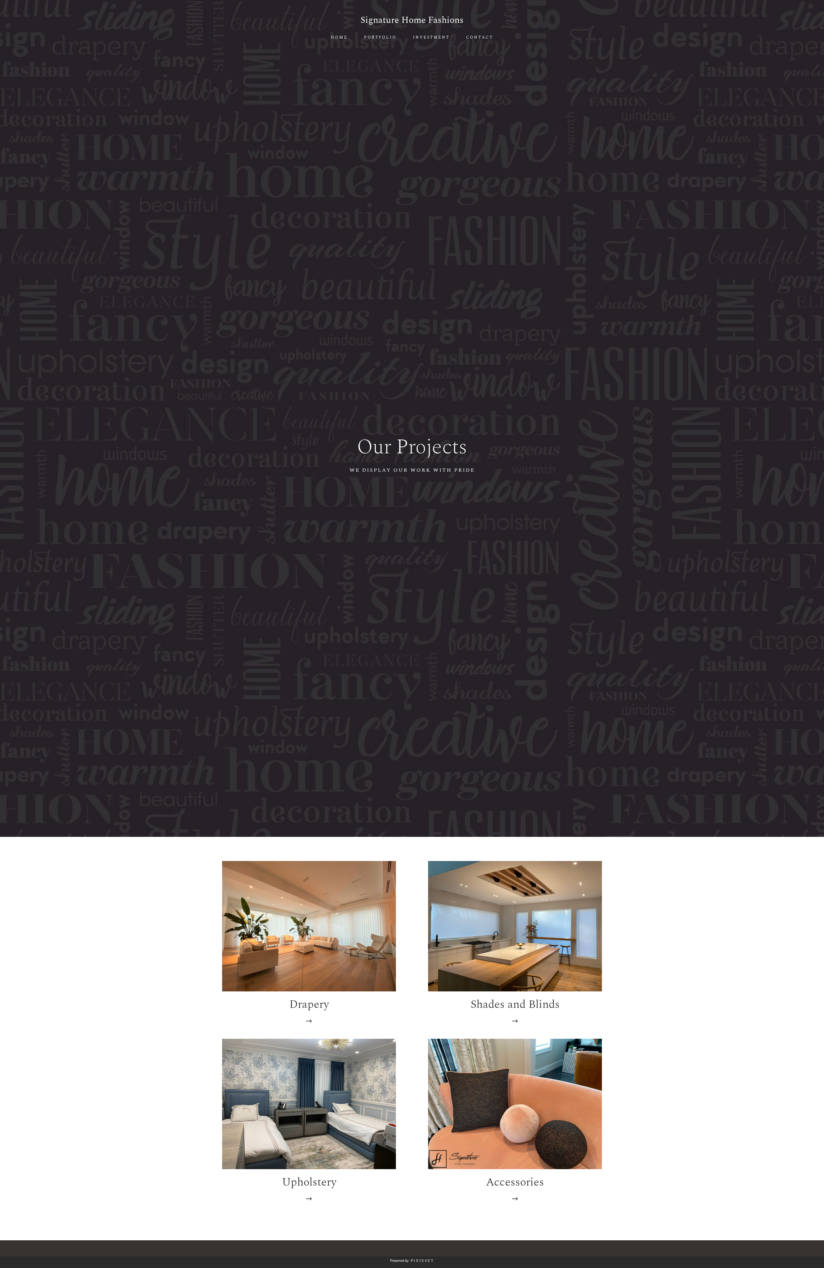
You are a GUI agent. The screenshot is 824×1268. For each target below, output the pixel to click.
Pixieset (422, 1261)
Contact (479, 38)
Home (339, 38)
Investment (431, 38)
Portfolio (380, 38)
